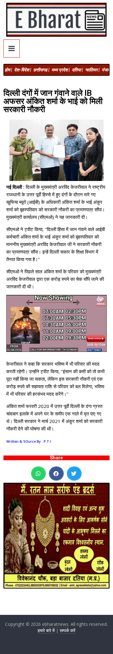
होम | (8, 69)
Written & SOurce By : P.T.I (28, 441)
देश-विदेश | (22, 69)
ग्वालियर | (92, 69)
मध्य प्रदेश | (60, 69)
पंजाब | (107, 69)
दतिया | (77, 69)
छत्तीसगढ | (41, 69)
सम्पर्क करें (67, 630)
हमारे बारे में (46, 630)
